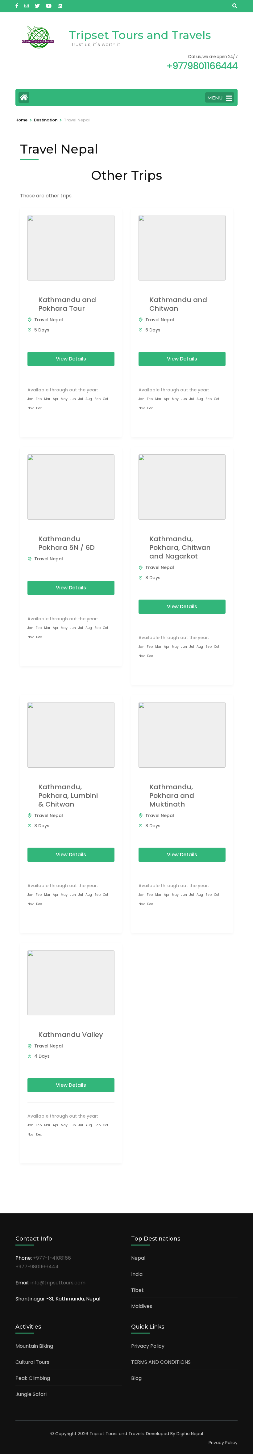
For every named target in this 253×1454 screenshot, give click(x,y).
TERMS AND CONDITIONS (161, 1362)
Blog (136, 1378)
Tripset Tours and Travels (140, 35)
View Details (71, 358)
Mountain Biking (34, 1346)
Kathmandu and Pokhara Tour (67, 304)
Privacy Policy (147, 1346)
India (137, 1274)
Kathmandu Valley (70, 1034)
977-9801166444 (39, 1266)
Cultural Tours (32, 1362)
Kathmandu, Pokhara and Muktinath (171, 795)
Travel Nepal (48, 320)
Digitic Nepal (189, 1434)
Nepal (138, 1258)
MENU (215, 98)
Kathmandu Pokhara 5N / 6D (66, 543)
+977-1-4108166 (52, 1258)
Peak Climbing (32, 1378)
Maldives (141, 1306)
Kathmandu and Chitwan (178, 304)
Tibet (137, 1290)
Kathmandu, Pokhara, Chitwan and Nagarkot (180, 547)
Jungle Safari (31, 1394)
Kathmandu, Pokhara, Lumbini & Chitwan (68, 795)
